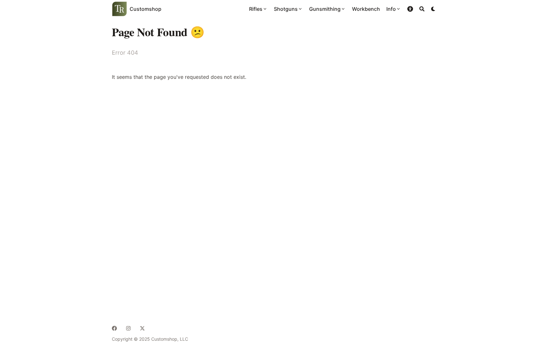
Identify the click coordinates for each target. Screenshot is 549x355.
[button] (410, 9)
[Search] (421, 8)
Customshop (145, 9)
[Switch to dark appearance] (433, 8)
